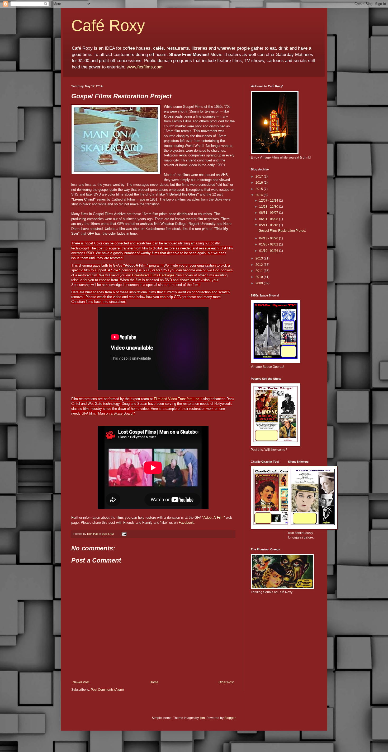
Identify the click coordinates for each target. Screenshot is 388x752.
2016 (259, 182)
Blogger (229, 718)
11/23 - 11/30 (269, 206)
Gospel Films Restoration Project (282, 231)
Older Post (226, 682)
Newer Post (81, 682)
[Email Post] (123, 533)
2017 (259, 176)
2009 (259, 283)
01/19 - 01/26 (269, 251)
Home (154, 682)
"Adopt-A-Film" (214, 517)
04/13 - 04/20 (269, 238)
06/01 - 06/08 (269, 219)
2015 (259, 189)
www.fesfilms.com (145, 66)
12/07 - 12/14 (269, 200)
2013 (259, 258)
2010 (259, 277)
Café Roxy (108, 25)
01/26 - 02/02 (269, 244)
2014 (259, 195)
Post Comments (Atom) (107, 689)
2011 (259, 271)
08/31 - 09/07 (269, 213)
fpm (202, 718)
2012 (259, 265)
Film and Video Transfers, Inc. (177, 399)
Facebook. (187, 522)
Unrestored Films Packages (154, 275)
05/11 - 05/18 (269, 225)
